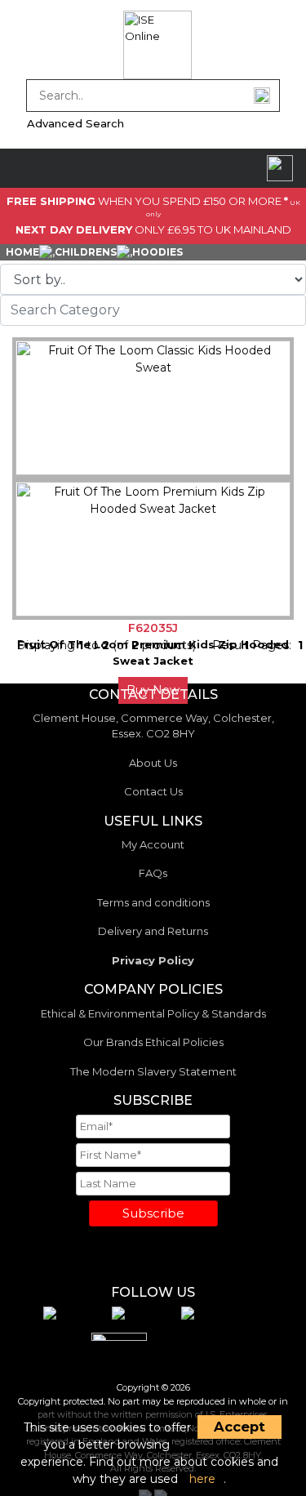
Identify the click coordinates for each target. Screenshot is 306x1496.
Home (22, 252)
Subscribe (153, 1213)
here (202, 1479)
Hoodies (157, 252)
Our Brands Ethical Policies (153, 1042)
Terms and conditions (153, 902)
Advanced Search (75, 123)
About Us (153, 762)
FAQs (153, 872)
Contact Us (153, 791)
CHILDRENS (86, 252)
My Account (153, 844)
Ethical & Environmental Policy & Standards (153, 1013)
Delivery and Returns (153, 930)
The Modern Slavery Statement (153, 1071)
